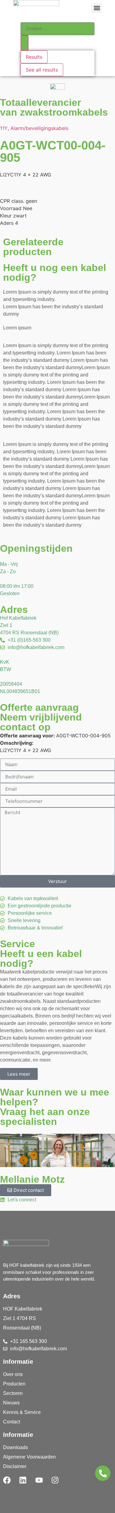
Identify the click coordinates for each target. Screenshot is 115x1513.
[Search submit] (25, 42)
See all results (42, 70)
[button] (97, 8)
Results (34, 57)
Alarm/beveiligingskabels (39, 128)
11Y (4, 128)
